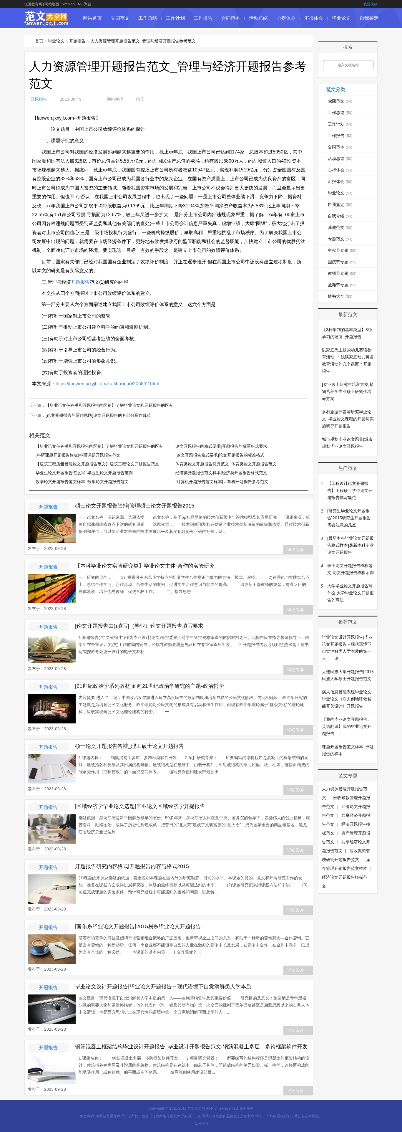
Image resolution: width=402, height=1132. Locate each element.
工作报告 (203, 18)
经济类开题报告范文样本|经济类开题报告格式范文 (221, 472)
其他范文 (340, 227)
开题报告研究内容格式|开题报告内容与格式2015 (132, 866)
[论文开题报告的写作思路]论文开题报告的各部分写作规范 (98, 415)
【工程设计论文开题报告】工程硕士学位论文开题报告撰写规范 (350, 490)
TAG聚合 (84, 4)
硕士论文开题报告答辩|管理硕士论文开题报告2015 (134, 506)
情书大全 (340, 296)
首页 (39, 41)
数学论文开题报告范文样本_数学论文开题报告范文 (82, 481)
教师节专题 (342, 273)
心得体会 (286, 18)
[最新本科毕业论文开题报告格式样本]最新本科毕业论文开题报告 (350, 545)
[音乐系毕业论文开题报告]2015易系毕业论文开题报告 (138, 926)
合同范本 (230, 18)
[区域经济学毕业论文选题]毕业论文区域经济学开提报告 (140, 806)
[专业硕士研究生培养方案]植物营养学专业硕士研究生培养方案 (348, 391)
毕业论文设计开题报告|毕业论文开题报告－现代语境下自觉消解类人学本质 (163, 986)
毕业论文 (341, 18)
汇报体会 (313, 18)
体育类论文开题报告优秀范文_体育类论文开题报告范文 (226, 464)
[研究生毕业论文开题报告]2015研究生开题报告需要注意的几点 (349, 517)
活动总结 (258, 18)
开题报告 (77, 41)
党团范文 (120, 18)
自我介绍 (340, 216)
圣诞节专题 (342, 284)
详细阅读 (295, 549)
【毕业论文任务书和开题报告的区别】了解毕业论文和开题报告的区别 (109, 405)
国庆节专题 (342, 262)
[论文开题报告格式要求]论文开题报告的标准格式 (219, 455)
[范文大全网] (46, 23)
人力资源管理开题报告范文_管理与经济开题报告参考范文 (143, 41)
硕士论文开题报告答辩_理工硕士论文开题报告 (129, 746)
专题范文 (340, 239)
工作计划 (175, 18)
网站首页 (92, 18)
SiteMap (68, 4)
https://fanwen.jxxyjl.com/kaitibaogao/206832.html (107, 383)
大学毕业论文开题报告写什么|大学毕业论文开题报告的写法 (350, 593)
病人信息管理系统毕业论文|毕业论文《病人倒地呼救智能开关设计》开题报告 (347, 699)
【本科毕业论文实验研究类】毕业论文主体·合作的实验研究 (145, 566)
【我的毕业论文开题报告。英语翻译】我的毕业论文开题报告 (346, 726)
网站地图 (52, 4)
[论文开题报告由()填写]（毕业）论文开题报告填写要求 (139, 626)
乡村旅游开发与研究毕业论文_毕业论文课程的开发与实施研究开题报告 (348, 418)
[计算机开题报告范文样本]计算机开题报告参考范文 (221, 481)
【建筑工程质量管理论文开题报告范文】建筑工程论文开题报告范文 (97, 464)
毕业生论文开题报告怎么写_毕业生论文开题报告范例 (84, 472)
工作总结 (147, 18)
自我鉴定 (369, 18)
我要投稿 (370, 4)
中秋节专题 (342, 250)
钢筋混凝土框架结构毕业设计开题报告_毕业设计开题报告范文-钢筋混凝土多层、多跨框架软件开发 (191, 1047)
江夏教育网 (33, 4)
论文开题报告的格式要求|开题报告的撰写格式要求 (221, 446)
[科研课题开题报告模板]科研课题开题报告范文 (78, 455)
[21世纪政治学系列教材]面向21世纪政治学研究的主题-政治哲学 (149, 686)
